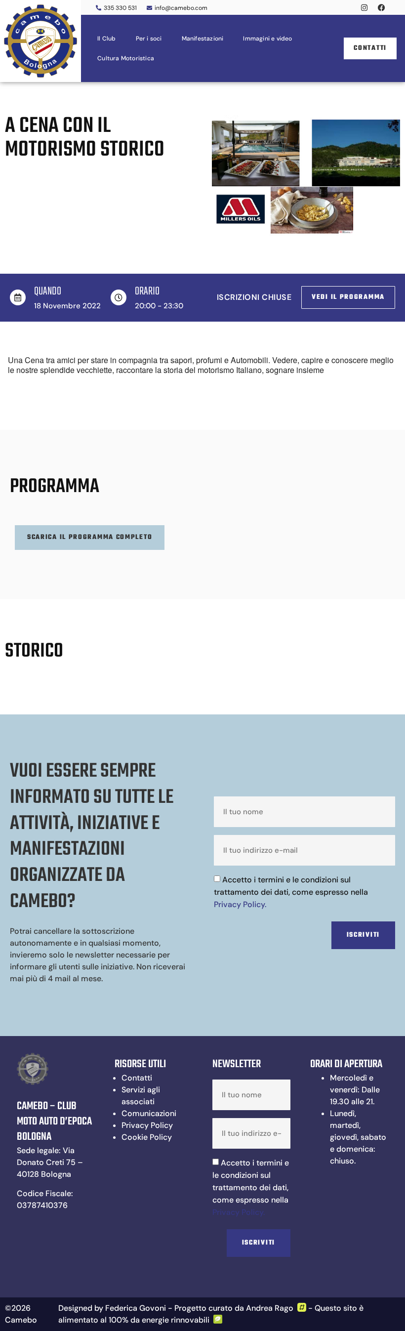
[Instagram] (364, 7)
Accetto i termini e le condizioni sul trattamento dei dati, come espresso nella (291, 892)
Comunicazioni (149, 1113)
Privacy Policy (147, 1125)
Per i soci (149, 38)
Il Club (106, 38)
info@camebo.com (181, 8)
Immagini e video (267, 38)
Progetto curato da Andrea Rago (233, 1308)
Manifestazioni (203, 38)
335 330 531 (120, 8)
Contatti (137, 1078)
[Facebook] (381, 7)
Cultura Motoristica (125, 58)
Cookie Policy (147, 1137)
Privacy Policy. (240, 904)
